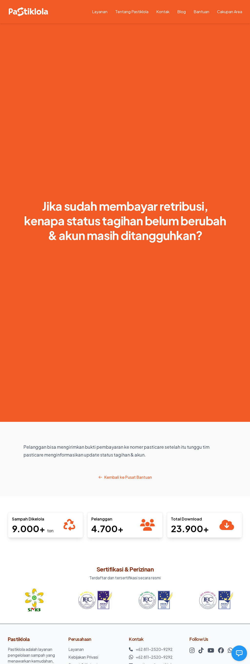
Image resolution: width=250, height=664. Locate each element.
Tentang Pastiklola (131, 11)
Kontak (162, 11)
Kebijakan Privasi (83, 657)
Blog (181, 11)
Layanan (99, 11)
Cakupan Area (229, 11)
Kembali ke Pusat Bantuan (128, 477)
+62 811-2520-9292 (154, 649)
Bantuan (201, 11)
